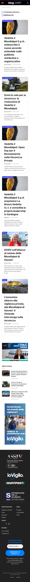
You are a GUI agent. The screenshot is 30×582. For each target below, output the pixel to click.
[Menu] (3, 3)
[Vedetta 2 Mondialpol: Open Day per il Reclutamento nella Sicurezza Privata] (15, 133)
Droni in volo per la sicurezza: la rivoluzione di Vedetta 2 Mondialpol (15, 102)
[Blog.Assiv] (15, 2)
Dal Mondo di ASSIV (8, 20)
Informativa (15, 560)
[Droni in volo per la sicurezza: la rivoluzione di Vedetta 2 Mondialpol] (15, 84)
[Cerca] (27, 3)
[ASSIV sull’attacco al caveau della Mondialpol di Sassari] (15, 239)
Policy (4, 232)
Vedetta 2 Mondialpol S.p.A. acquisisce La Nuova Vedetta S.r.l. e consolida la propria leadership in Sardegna (15, 204)
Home (3, 7)
